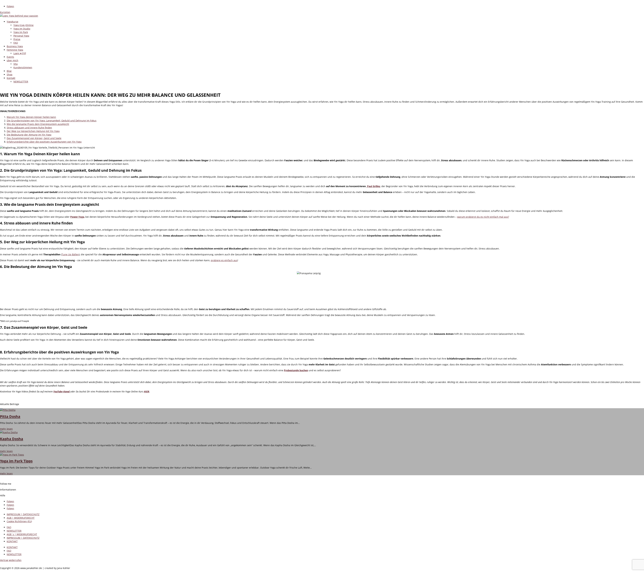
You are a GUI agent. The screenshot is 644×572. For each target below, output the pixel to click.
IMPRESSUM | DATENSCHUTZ (23, 514)
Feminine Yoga (15, 49)
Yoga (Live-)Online (23, 25)
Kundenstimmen (22, 67)
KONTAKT (12, 541)
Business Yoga (15, 46)
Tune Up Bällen (70, 254)
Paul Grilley (373, 186)
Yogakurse (12, 21)
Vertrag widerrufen (10, 560)
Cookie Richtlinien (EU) (19, 521)
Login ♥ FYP (19, 53)
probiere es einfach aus (224, 260)
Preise (16, 39)
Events (10, 56)
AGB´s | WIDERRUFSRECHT (22, 534)
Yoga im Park (20, 32)
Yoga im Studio (21, 28)
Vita (15, 64)
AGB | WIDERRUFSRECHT (21, 517)
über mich (12, 60)
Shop (9, 74)
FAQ (15, 42)
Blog (9, 71)
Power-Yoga (77, 216)
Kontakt (11, 78)
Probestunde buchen (296, 370)
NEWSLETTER (20, 81)
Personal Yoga (21, 35)
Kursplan (5, 12)
